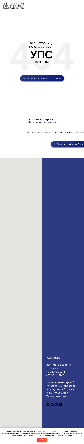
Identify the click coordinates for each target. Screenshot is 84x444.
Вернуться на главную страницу (42, 78)
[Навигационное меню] (80, 6)
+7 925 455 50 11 (55, 371)
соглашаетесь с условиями (46, 431)
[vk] (48, 404)
